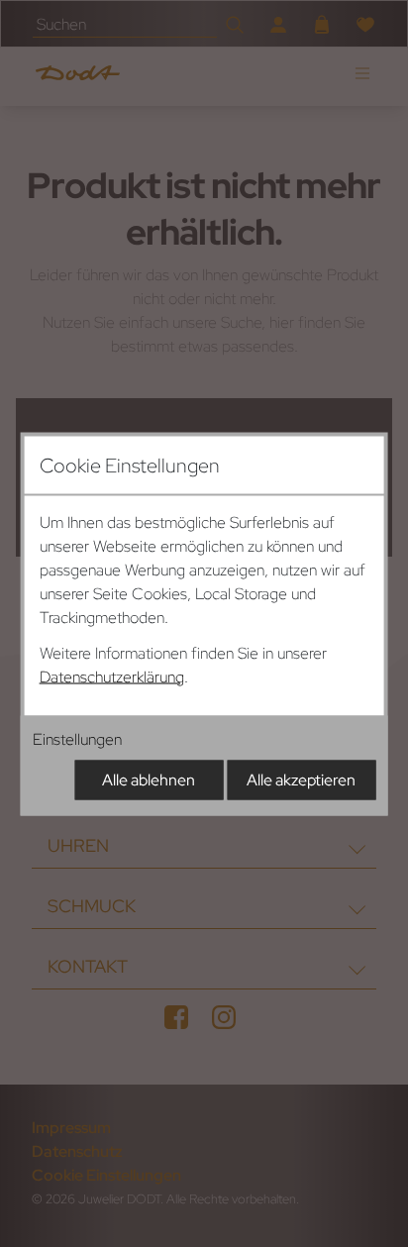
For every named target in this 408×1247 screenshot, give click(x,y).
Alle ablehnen (148, 779)
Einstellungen (77, 738)
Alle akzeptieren (301, 779)
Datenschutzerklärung (112, 676)
